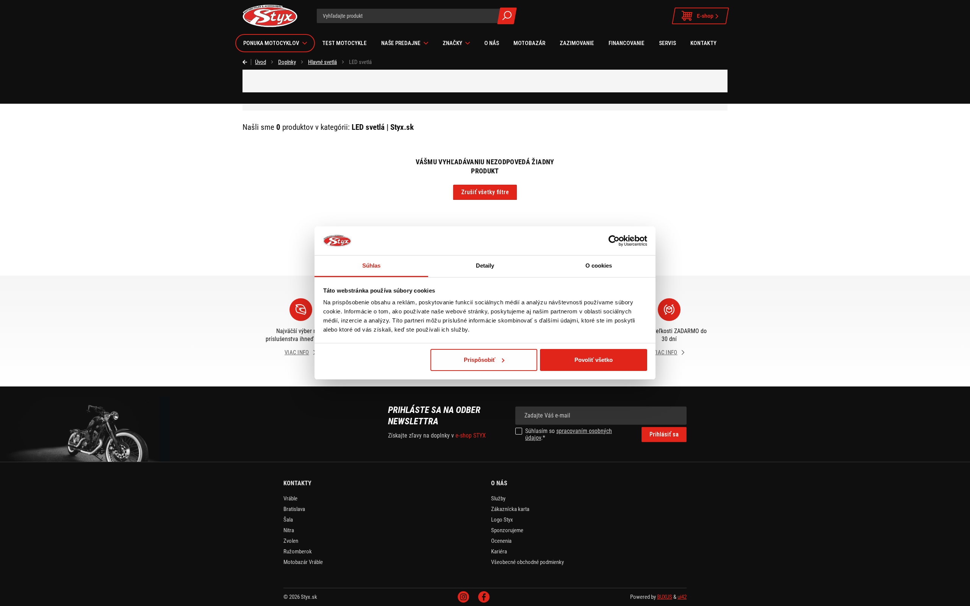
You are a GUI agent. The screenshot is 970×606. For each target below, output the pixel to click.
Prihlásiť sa (664, 434)
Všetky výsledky (507, 16)
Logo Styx (502, 519)
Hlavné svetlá (322, 62)
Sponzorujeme (507, 530)
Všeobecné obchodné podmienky (527, 562)
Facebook (484, 597)
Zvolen (290, 540)
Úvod (260, 62)
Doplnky (287, 62)
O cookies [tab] (598, 265)
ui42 (682, 597)
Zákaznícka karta (510, 509)
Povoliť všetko (593, 360)
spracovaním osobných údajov (568, 434)
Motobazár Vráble (303, 562)
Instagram (463, 597)
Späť (246, 62)
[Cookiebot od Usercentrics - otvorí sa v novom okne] (614, 240)
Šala (288, 519)
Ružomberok (297, 551)
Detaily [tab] (485, 265)
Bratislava (294, 509)
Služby (498, 498)
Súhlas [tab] (371, 265)
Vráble (290, 498)
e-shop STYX (470, 435)
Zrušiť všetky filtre (485, 192)
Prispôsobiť (479, 360)
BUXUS (664, 597)
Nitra (288, 530)
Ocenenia (501, 540)
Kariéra (499, 551)
